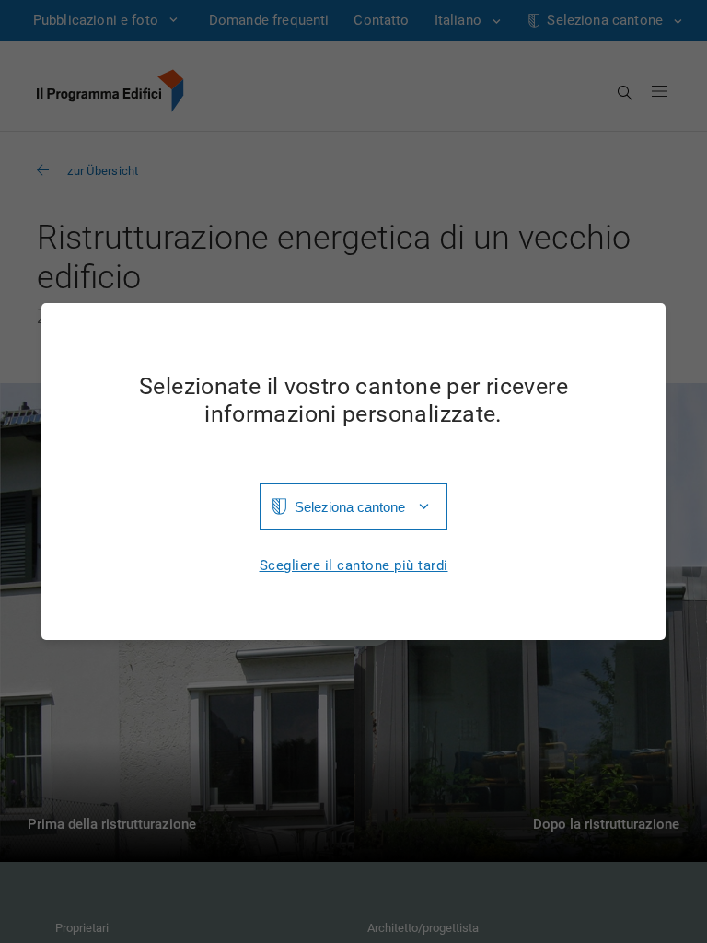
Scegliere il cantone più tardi (354, 566)
